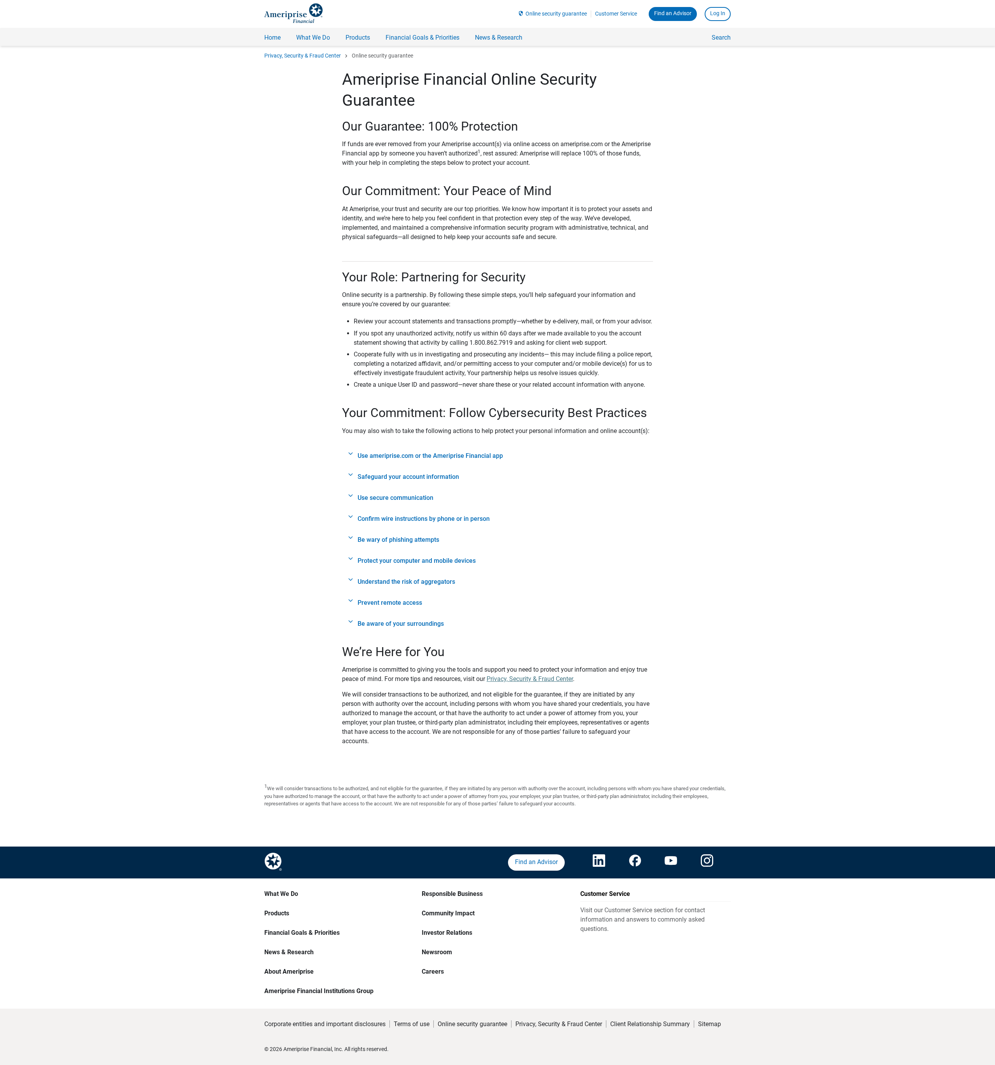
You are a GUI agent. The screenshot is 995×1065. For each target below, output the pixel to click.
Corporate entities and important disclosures (325, 1024)
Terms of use (411, 1024)
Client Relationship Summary (650, 1024)
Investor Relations (447, 932)
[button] (497, 455)
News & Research (289, 952)
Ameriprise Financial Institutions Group (319, 991)
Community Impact (448, 913)
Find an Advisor (672, 13)
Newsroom (437, 952)
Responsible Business (452, 893)
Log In (717, 13)
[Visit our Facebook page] (635, 862)
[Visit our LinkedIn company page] (599, 862)
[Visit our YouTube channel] (671, 862)
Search (721, 37)
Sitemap (709, 1024)
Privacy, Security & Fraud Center (302, 55)
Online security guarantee (556, 13)
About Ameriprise (289, 971)
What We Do (281, 893)
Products (276, 913)
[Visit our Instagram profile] (707, 862)
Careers (433, 971)
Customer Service (616, 13)
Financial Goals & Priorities (302, 932)
